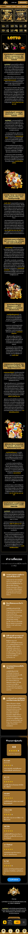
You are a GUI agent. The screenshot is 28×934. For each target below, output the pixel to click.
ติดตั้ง (17, 922)
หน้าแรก (3, 6)
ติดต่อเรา (9, 6)
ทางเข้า (14, 6)
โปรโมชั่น (24, 6)
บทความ (19, 6)
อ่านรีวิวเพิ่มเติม (14, 879)
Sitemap (14, 899)
